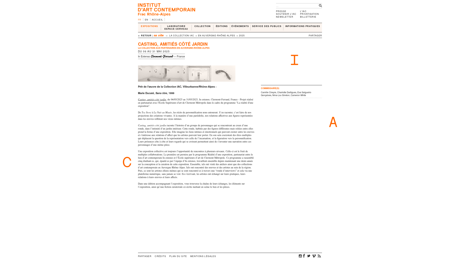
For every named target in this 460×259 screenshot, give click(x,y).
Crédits (160, 256)
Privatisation (309, 13)
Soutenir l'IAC (286, 13)
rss (319, 255)
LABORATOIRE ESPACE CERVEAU (176, 27)
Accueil (157, 19)
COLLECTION (202, 26)
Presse (281, 11)
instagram (300, 255)
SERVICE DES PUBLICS (267, 26)
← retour (145, 35)
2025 (242, 35)
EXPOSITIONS (149, 26)
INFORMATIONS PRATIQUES (302, 26)
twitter (308, 255)
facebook (304, 255)
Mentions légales (203, 256)
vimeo (314, 255)
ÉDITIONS (222, 26)
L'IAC (303, 11)
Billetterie (308, 16)
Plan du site (178, 256)
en (146, 19)
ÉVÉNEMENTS (240, 26)
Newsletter (284, 16)
